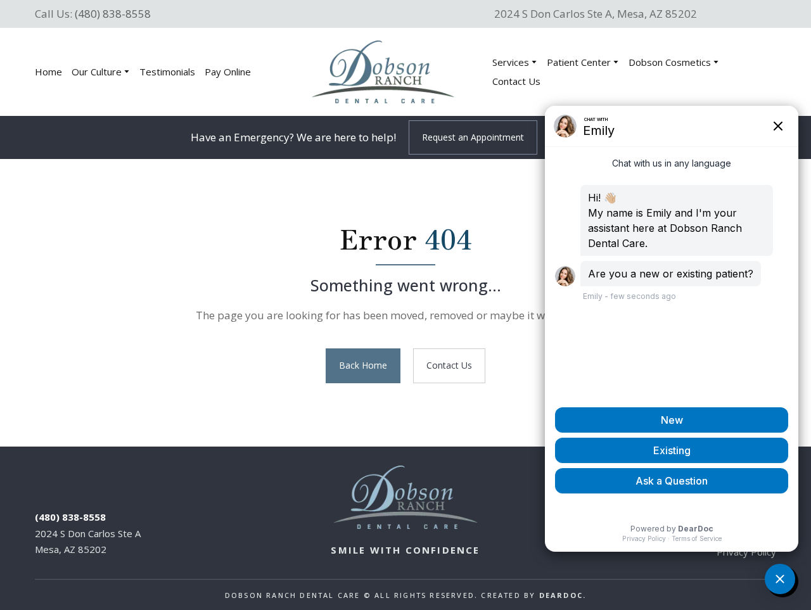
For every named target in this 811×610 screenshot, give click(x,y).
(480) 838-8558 (113, 13)
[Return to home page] (383, 72)
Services (510, 62)
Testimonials (167, 71)
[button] (473, 137)
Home (48, 71)
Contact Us (516, 81)
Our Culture (97, 71)
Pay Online (228, 71)
